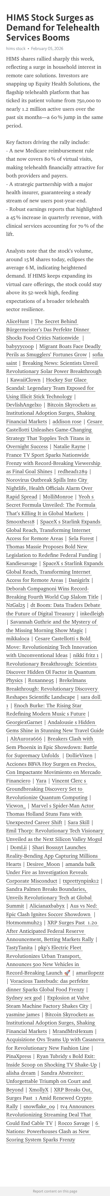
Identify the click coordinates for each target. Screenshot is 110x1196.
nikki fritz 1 (86, 655)
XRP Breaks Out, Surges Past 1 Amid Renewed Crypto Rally (49, 1098)
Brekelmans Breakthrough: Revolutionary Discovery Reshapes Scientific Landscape (52, 688)
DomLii (18, 847)
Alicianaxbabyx (47, 906)
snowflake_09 (39, 1106)
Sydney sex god (24, 998)
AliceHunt (17, 321)
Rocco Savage (74, 1123)
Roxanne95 (41, 680)
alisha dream (20, 1073)
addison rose (67, 421)
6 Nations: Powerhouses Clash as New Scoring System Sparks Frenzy (53, 1131)
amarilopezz (90, 973)
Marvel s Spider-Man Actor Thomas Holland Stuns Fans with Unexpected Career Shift (50, 814)
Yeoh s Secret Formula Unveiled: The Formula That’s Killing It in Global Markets (51, 505)
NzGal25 (15, 605)
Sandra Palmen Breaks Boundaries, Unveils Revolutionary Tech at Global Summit (49, 897)
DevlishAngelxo (24, 405)
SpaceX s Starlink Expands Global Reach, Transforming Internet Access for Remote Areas (54, 530)
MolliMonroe (58, 496)
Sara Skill (78, 822)
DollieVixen (79, 755)
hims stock (16, 48)
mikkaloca (17, 638)
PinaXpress (18, 1056)
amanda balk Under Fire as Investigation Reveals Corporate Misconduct (51, 872)
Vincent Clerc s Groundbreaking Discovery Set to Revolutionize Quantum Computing (46, 789)
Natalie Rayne (69, 446)
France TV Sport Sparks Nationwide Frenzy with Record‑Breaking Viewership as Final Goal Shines (54, 463)
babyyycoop (20, 346)
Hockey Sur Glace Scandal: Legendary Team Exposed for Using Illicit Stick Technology (50, 388)
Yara (41, 780)
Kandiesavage (21, 563)
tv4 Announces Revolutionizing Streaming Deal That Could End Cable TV (51, 1114)
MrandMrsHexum (73, 1031)
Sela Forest (81, 538)
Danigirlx (79, 580)
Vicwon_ (16, 805)
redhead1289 (72, 471)
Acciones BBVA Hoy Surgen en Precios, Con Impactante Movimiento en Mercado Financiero (54, 772)
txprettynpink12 (81, 881)
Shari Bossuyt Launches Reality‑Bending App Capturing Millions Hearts (53, 855)
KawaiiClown (25, 380)
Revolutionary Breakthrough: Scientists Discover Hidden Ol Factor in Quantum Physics (52, 672)
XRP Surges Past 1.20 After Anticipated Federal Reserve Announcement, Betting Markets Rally (52, 931)
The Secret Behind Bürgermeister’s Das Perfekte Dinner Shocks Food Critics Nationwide (48, 329)
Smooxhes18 (20, 521)
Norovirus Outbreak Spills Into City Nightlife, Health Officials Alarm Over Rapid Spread (50, 488)
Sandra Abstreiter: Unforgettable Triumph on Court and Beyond (49, 1081)
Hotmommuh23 (24, 922)
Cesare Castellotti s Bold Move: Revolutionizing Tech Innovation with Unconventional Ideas (52, 647)
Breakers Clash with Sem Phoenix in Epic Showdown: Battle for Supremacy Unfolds (52, 747)
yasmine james (23, 1014)
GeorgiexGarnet (24, 722)
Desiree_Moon (43, 864)
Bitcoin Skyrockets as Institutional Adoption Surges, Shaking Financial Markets (51, 413)
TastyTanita (19, 947)
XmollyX (38, 1089)
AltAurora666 (26, 738)
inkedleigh (92, 613)
